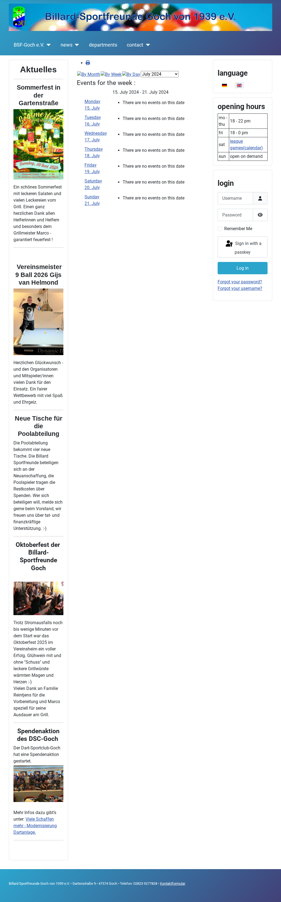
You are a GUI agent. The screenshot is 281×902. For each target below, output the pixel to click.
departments (103, 45)
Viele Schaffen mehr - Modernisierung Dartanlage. (35, 826)
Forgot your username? (240, 288)
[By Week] (111, 74)
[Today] (131, 74)
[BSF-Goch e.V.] (47, 44)
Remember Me (238, 228)
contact (135, 45)
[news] (75, 44)
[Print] (88, 62)
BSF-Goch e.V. (29, 45)
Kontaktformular (172, 883)
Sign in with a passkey (248, 248)
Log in (243, 268)
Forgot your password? (240, 281)
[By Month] (88, 74)
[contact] (146, 44)
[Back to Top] (271, 892)
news (66, 45)
